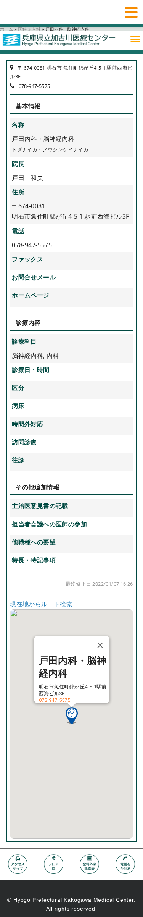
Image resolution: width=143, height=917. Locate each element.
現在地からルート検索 (41, 604)
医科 (22, 29)
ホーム (6, 29)
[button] (135, 39)
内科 (36, 29)
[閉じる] (100, 645)
